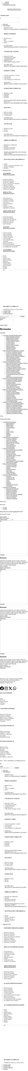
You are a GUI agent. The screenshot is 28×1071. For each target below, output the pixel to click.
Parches (8, 436)
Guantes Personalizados (9, 448)
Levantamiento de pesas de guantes (14, 461)
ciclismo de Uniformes (11, 491)
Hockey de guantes (11, 459)
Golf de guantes (10, 458)
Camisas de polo (10, 477)
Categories (2, 332)
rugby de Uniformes (11, 497)
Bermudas (8, 476)
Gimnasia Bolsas (10, 427)
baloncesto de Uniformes (12, 488)
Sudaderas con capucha (12, 484)
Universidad (9, 486)
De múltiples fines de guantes (13, 455)
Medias (8, 433)
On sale (5, 507)
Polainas (8, 468)
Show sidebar (3, 516)
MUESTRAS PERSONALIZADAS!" (14, 9)
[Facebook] (2, 688)
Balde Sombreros (10, 423)
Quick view (3, 569)
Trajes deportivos (10, 472)
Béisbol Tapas (9, 426)
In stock (5, 509)
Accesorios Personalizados (9, 422)
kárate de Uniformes (11, 440)
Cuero (7, 480)
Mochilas (8, 434)
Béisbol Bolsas (10, 424)
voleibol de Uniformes (11, 498)
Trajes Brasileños (10, 447)
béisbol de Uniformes (11, 490)
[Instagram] (6, 688)
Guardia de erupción (11, 466)
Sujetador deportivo (11, 469)
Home (1, 511)
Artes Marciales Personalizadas (10, 437)
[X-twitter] (10, 688)
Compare (5, 1069)
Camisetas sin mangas (11, 465)
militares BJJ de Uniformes (12, 443)
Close (1, 416)
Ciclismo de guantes (11, 454)
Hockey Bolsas (10, 431)
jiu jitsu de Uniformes (11, 438)
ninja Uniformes (10, 444)
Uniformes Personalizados (9, 487)
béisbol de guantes (10, 451)
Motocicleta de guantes (12, 462)
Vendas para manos (11, 473)
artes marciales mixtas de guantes (14, 450)
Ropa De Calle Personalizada (10, 475)
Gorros (8, 430)
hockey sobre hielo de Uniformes (14, 494)
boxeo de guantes (10, 452)
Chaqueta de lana (10, 479)
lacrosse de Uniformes (11, 495)
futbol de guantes (10, 456)
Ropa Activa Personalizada (9, 463)
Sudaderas (8, 483)
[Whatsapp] (14, 688)
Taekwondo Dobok (11, 445)
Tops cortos (9, 470)
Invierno (8, 482)
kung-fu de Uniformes (11, 441)
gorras (7, 429)
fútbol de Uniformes (11, 493)
